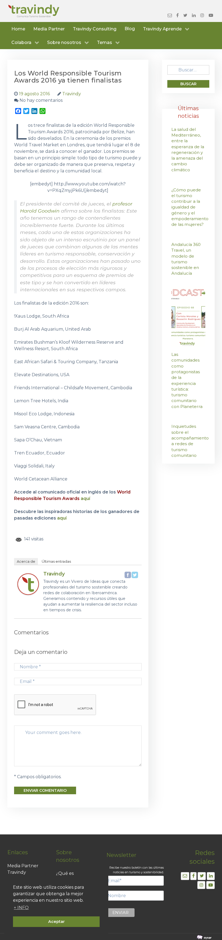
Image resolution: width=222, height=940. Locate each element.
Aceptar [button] (56, 921)
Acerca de (26, 561)
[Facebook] (128, 575)
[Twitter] (135, 575)
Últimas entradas (56, 561)
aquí (85, 498)
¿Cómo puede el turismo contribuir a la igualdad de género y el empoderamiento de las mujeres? (189, 207)
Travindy (54, 574)
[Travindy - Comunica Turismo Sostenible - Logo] (33, 11)
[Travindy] (28, 584)
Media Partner (22, 865)
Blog (130, 28)
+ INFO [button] (21, 907)
